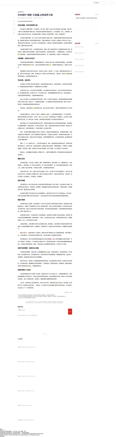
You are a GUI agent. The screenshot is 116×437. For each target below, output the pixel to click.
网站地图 (2, 436)
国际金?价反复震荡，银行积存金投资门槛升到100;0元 (87, 18)
